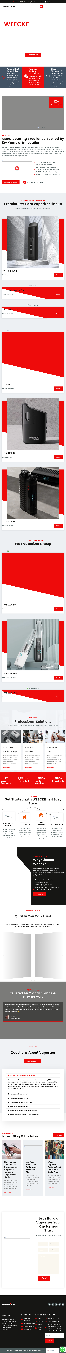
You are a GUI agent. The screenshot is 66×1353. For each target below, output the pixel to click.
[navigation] (52, 1350)
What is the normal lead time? (19, 1106)
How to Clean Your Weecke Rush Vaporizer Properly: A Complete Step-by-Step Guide (11, 1169)
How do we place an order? (19, 1094)
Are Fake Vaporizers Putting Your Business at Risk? (31, 1167)
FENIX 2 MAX (9, 521)
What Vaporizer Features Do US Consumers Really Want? (54, 1167)
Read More (7, 1192)
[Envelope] (63, 1304)
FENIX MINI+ (9, 453)
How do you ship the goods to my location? (24, 1110)
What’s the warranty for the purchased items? (24, 1114)
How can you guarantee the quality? (21, 1102)
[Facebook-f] (49, 1304)
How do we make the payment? (20, 1098)
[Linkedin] (59, 1304)
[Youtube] (56, 1304)
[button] (41, 6)
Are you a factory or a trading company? (23, 1075)
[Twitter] (52, 1304)
